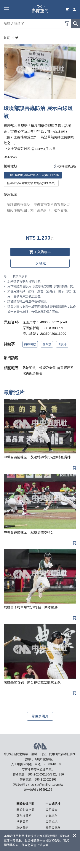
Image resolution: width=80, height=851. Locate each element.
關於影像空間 (25, 809)
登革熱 (46, 344)
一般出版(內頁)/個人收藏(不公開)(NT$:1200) (33, 174)
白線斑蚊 (30, 344)
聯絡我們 (22, 827)
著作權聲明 (24, 815)
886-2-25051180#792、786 (46, 774)
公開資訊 (51, 821)
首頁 (7, 37)
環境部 (62, 344)
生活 (15, 37)
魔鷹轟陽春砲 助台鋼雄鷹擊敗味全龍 (32, 682)
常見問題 (22, 821)
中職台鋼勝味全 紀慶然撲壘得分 (29, 532)
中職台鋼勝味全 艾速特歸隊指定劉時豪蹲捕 (37, 457)
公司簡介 (51, 809)
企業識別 (51, 815)
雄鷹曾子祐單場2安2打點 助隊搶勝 (31, 607)
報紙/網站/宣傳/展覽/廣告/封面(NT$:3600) (31, 183)
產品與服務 (53, 827)
